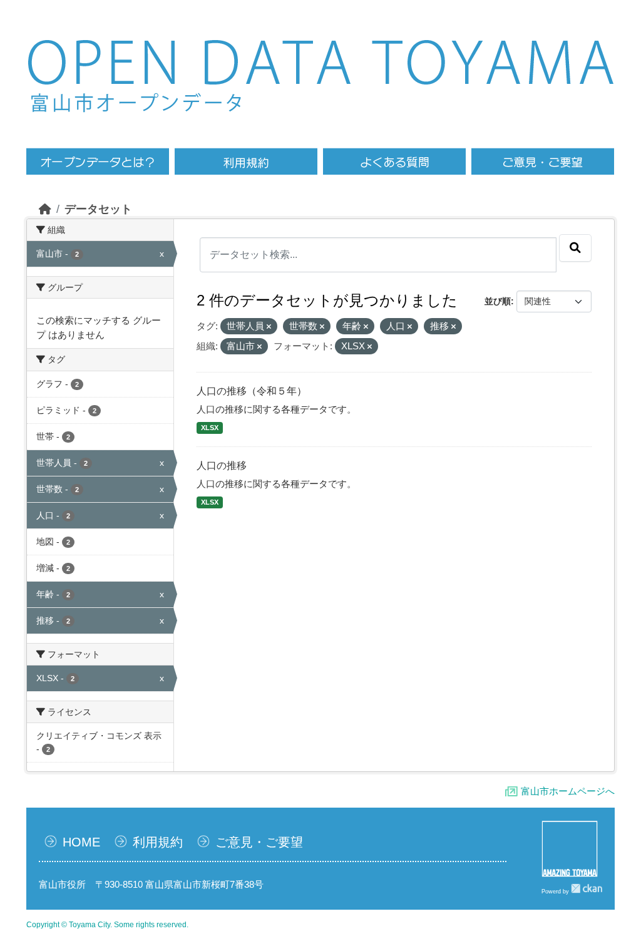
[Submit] (575, 248)
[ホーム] (45, 209)
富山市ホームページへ (568, 791)
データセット (98, 209)
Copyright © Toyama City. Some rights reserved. (107, 924)
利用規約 (158, 842)
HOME (81, 842)
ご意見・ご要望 (259, 842)
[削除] (269, 327)
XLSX (209, 427)
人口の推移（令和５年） (252, 391)
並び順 (498, 301)
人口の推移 (222, 465)
